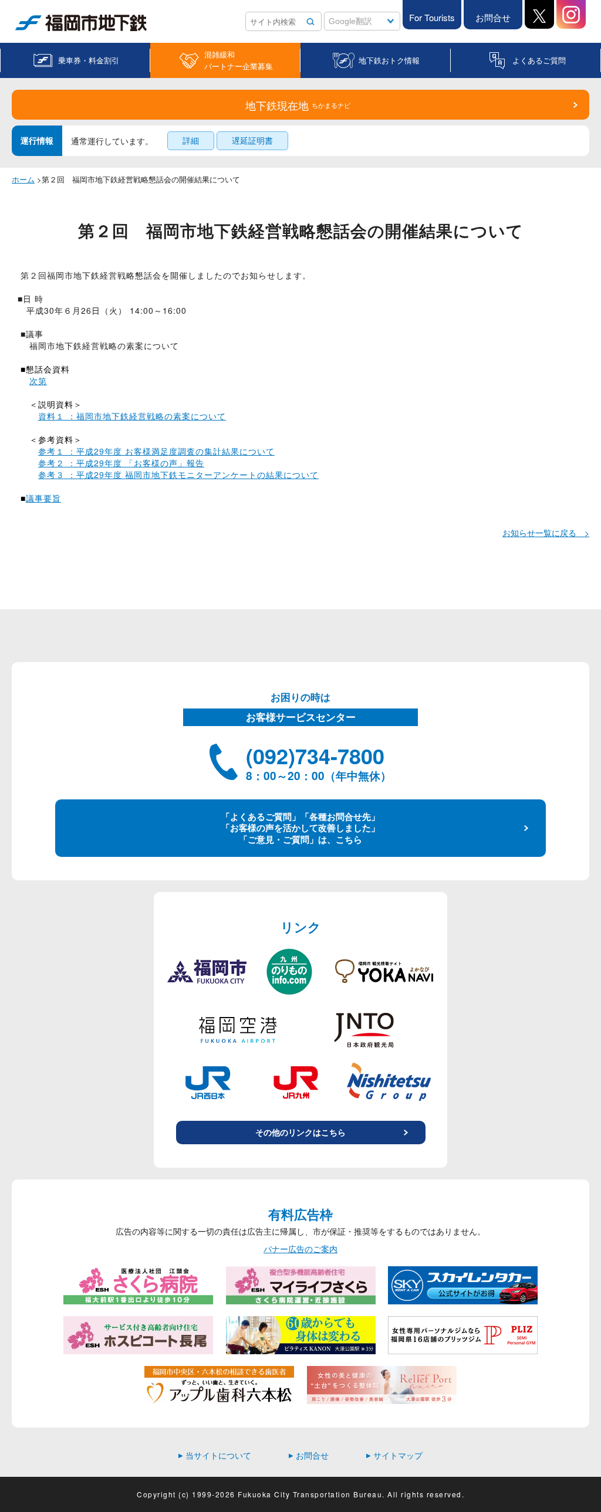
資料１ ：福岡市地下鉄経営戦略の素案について (132, 416)
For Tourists (432, 17)
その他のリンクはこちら (300, 1132)
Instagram (571, 14)
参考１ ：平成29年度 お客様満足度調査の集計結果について (156, 451)
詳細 (191, 140)
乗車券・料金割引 (88, 60)
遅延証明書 (252, 140)
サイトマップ (394, 1455)
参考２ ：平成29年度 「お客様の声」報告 (121, 463)
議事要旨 (43, 498)
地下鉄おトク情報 (389, 60)
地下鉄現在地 (297, 105)
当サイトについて (214, 1455)
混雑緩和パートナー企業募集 (238, 60)
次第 (38, 381)
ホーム (23, 179)
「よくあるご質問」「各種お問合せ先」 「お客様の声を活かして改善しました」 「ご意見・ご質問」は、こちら (300, 828)
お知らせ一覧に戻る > (545, 532)
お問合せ (493, 17)
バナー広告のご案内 (300, 1249)
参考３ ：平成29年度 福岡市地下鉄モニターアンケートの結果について (178, 474)
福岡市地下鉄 (40, 30)
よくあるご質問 (539, 60)
